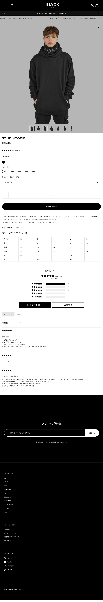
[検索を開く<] (12, 5)
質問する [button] (68, 305)
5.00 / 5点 (58, 276)
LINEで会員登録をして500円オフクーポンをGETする (51, 13)
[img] (7, 331)
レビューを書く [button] (34, 305)
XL (33, 171)
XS (5, 171)
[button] (7, 150)
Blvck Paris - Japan (15, 589)
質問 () (19, 314)
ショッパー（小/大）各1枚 (10, 177)
